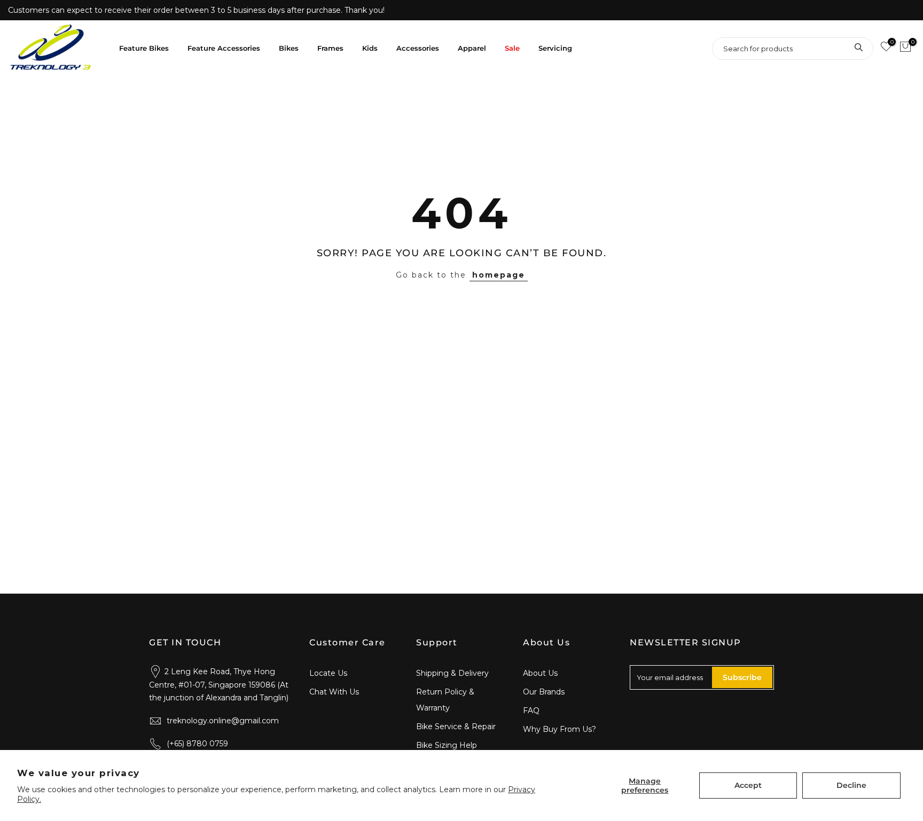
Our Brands (544, 692)
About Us (540, 673)
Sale (512, 48)
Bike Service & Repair (456, 726)
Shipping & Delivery (452, 673)
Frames (330, 48)
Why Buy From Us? (559, 729)
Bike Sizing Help (446, 745)
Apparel (472, 48)
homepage (498, 275)
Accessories (417, 48)
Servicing (555, 48)
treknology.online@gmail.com (223, 720)
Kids (370, 48)
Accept (748, 785)
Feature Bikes (144, 48)
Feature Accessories (223, 48)
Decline (851, 785)
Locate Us (328, 673)
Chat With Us (334, 692)
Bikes (289, 48)
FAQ (531, 710)
